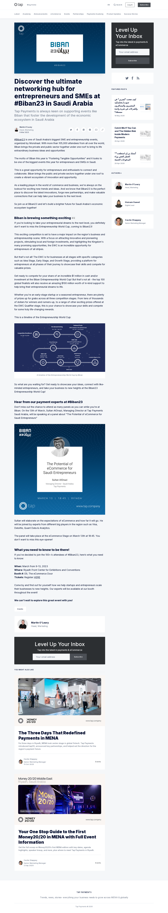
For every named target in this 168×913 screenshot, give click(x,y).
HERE (37, 577)
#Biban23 (19, 139)
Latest (17, 14)
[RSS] (138, 78)
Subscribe (144, 5)
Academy (27, 14)
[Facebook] (132, 78)
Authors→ (116, 173)
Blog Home (31, 5)
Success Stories (131, 14)
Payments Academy (95, 14)
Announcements (41, 14)
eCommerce (56, 14)
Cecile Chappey (30, 759)
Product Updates (114, 14)
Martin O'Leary (26, 127)
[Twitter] (127, 78)
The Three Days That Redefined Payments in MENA (52, 735)
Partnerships (78, 14)
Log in (130, 5)
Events (67, 14)
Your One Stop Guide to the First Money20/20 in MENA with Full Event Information (57, 837)
